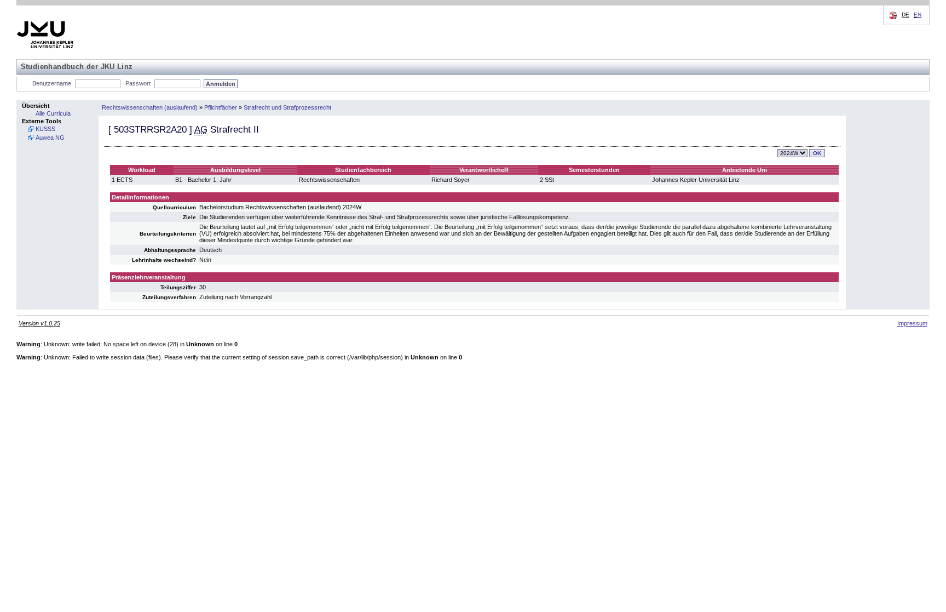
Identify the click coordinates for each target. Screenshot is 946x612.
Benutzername (51, 83)
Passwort (138, 83)
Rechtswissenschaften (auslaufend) (150, 107)
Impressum (912, 323)
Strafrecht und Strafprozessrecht (287, 107)
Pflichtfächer (220, 107)
